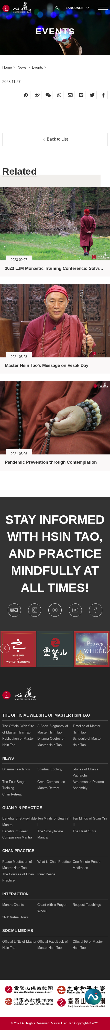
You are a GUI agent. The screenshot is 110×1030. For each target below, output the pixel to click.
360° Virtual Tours (15, 917)
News (23, 67)
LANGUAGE (75, 8)
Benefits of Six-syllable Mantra (19, 821)
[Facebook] (103, 95)
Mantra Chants (13, 905)
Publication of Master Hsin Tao (18, 742)
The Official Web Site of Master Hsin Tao (18, 729)
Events (38, 67)
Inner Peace (46, 874)
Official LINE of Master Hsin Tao (19, 945)
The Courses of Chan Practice (18, 877)
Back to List (57, 139)
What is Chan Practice (54, 862)
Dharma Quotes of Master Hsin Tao (50, 742)
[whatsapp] (59, 95)
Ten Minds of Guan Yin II (90, 821)
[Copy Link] (26, 95)
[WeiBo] (37, 95)
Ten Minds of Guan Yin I (54, 821)
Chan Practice (18, 850)
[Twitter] (92, 95)
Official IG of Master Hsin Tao (88, 945)
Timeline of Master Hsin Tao (86, 729)
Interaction (15, 894)
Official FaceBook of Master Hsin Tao (52, 945)
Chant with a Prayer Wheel (52, 908)
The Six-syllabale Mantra (50, 834)
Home (7, 67)
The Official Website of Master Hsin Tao (46, 715)
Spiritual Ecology (49, 769)
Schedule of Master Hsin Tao (87, 742)
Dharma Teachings (16, 769)
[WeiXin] (48, 95)
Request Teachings (87, 905)
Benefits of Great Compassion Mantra (17, 834)
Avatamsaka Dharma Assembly (88, 785)
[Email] (70, 95)
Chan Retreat (12, 794)
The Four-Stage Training (13, 785)
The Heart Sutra (84, 831)
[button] (5, 648)
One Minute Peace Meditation (86, 865)
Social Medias (17, 930)
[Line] (81, 95)
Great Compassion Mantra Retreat (51, 785)
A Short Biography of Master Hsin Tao (52, 729)
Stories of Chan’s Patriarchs (85, 772)
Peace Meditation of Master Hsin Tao (17, 865)
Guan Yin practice (22, 807)
